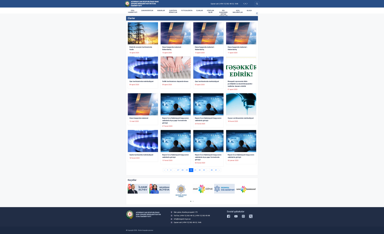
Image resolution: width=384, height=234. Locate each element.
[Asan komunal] (246, 189)
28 (182, 170)
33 (204, 170)
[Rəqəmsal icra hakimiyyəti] (224, 189)
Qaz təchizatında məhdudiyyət (141, 81)
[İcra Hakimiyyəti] (127, 4)
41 (216, 170)
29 (187, 170)
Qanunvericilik (147, 10)
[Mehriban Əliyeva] (159, 189)
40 (212, 170)
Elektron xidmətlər (173, 11)
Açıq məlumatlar (238, 11)
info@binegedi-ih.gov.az (182, 219)
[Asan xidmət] (202, 189)
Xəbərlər (161, 10)
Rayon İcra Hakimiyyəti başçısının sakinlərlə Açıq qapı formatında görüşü (175, 120)
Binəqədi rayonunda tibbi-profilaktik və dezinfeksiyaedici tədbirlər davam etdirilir (240, 83)
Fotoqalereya (186, 10)
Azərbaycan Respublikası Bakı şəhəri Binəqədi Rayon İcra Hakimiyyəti (145, 4)
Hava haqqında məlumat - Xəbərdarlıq (172, 48)
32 (200, 170)
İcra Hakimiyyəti (132, 11)
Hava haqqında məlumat (138, 118)
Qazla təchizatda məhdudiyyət (141, 155)
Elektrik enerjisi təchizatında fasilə (140, 48)
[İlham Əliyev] (138, 189)
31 (195, 170)
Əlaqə (249, 10)
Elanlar (199, 10)
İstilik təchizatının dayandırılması (175, 81)
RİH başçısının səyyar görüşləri (223, 13)
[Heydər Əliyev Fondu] (181, 191)
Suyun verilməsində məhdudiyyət (241, 118)
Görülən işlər (210, 11)
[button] (191, 201)
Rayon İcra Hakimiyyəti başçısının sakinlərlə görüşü (208, 119)
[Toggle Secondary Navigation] (257, 13)
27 (178, 170)
